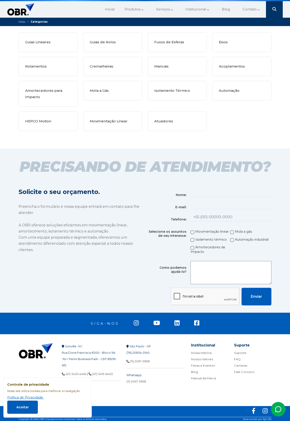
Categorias (39, 21)
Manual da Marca (203, 378)
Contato (250, 9)
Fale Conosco (244, 372)
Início (22, 21)
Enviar (256, 296)
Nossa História (201, 353)
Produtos (133, 9)
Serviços (163, 9)
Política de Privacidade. (25, 397)
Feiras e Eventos (203, 365)
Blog (226, 9)
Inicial (110, 9)
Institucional (196, 9)
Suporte (240, 353)
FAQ (237, 359)
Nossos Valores (202, 359)
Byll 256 (267, 419)
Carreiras (240, 365)
